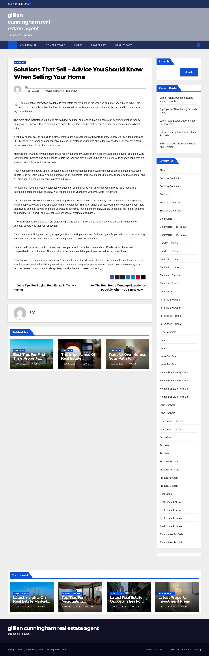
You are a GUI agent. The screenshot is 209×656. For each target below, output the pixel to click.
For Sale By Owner (170, 299)
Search (164, 61)
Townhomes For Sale (171, 534)
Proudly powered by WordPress (22, 649)
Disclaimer (170, 649)
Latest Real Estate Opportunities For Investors (126, 601)
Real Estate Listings (171, 518)
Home (78, 45)
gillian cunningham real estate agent (29, 22)
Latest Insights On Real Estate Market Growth (30, 601)
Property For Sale (169, 461)
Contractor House (169, 259)
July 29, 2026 (168, 607)
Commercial (28, 45)
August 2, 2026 (72, 607)
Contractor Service (170, 275)
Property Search (169, 477)
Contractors (56, 45)
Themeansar (60, 649)
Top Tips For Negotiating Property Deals (75, 601)
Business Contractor (171, 202)
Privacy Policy (184, 649)
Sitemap (197, 649)
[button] (193, 45)
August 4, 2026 (24, 607)
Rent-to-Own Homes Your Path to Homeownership (127, 358)
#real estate (71, 90)
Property (164, 445)
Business (165, 194)
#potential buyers (54, 90)
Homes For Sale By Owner (174, 372)
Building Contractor (170, 178)
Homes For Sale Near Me (174, 388)
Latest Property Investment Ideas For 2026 (174, 601)
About (163, 170)
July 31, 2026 (119, 607)
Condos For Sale (169, 243)
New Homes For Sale (172, 421)
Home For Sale (168, 356)
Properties (99, 45)
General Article (168, 332)
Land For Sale (167, 405)
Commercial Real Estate (173, 227)
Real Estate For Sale (171, 502)
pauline (35, 364)
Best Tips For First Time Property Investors (29, 358)
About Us (158, 649)
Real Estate (124, 45)
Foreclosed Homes (170, 316)
